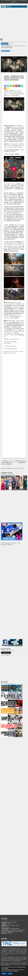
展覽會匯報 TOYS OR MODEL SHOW (9, 925)
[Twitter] (8, 86)
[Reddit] (5, 88)
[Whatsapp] (11, 86)
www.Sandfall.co (7, 343)
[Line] (22, 86)
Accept (4, 973)
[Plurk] (13, 86)
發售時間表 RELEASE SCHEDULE (8, 922)
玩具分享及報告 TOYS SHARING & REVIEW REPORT (13, 930)
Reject (10, 973)
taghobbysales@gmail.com (7, 544)
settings (16, 971)
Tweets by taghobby (5, 655)
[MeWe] (19, 86)
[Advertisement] (14, 23)
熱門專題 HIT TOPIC (6, 923)
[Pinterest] (16, 86)
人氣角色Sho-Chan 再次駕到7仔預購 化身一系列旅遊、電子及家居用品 (7, 462)
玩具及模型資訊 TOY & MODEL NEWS (10, 928)
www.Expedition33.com (14, 339)
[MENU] (1, 39)
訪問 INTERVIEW (5, 927)
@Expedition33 (12, 346)
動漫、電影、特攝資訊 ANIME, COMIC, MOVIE (12, 931)
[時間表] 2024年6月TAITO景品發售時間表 (21, 461)
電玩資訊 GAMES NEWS (5, 50)
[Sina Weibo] (8, 88)
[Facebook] (5, 86)
